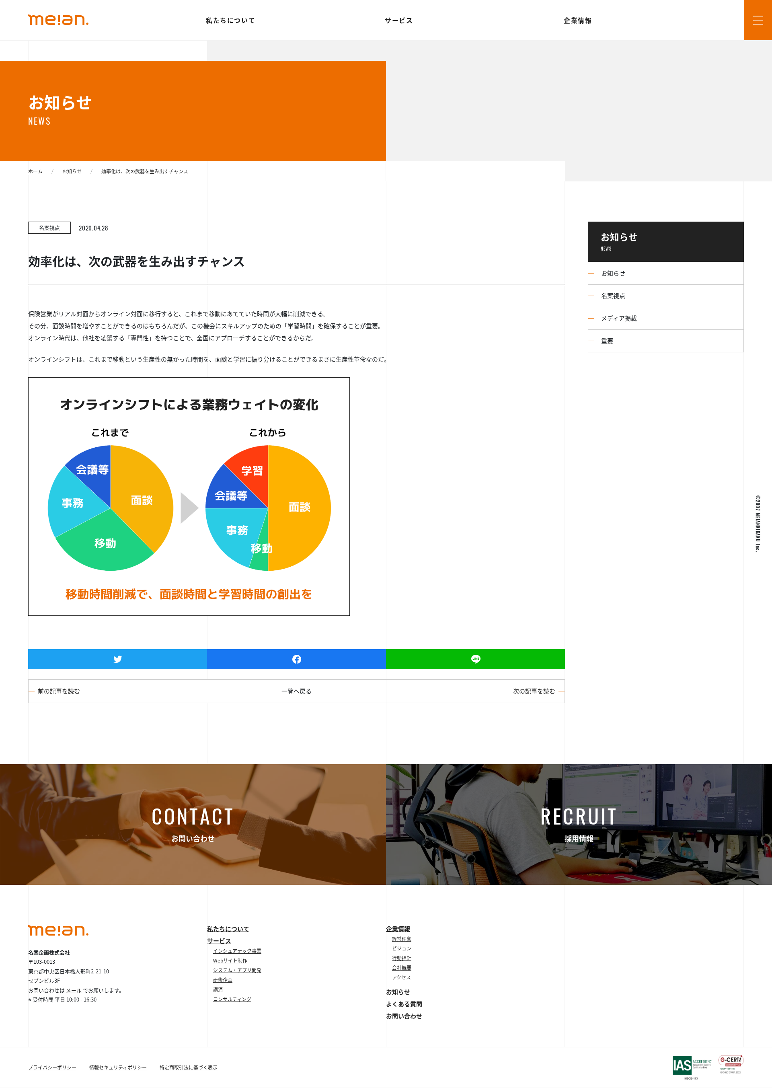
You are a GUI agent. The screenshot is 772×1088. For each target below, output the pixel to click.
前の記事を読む (59, 691)
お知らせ (398, 991)
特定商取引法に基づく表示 (189, 1067)
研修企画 (222, 979)
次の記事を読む (534, 691)
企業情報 (578, 20)
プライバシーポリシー (52, 1067)
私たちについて (231, 20)
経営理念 (401, 938)
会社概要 (401, 967)
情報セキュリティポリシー (118, 1067)
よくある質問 (404, 1004)
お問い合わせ (404, 1016)
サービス (399, 20)
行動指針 (401, 958)
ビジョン (401, 948)
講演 (218, 989)
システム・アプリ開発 (237, 970)
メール (74, 990)
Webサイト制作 (230, 960)
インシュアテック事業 (237, 950)
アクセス (401, 977)
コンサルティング (232, 999)
